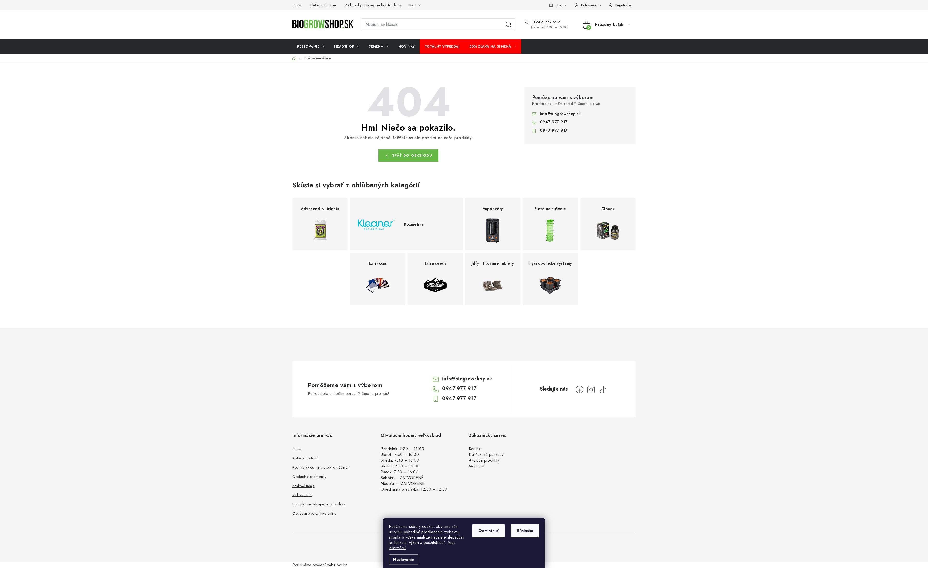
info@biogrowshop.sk (560, 114)
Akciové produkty (484, 460)
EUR (558, 5)
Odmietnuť (488, 530)
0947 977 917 (545, 22)
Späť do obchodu (412, 155)
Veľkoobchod (302, 495)
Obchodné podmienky (309, 476)
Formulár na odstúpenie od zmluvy (318, 504)
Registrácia (623, 5)
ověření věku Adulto (330, 565)
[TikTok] (603, 389)
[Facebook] (579, 389)
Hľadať (508, 24)
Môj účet (476, 466)
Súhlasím (525, 530)
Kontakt (475, 448)
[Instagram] (591, 389)
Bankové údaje (303, 485)
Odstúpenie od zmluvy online (314, 513)
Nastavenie (403, 559)
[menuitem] (310, 46)
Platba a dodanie (323, 5)
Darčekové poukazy (486, 454)
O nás (297, 5)
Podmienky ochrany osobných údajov (373, 5)
